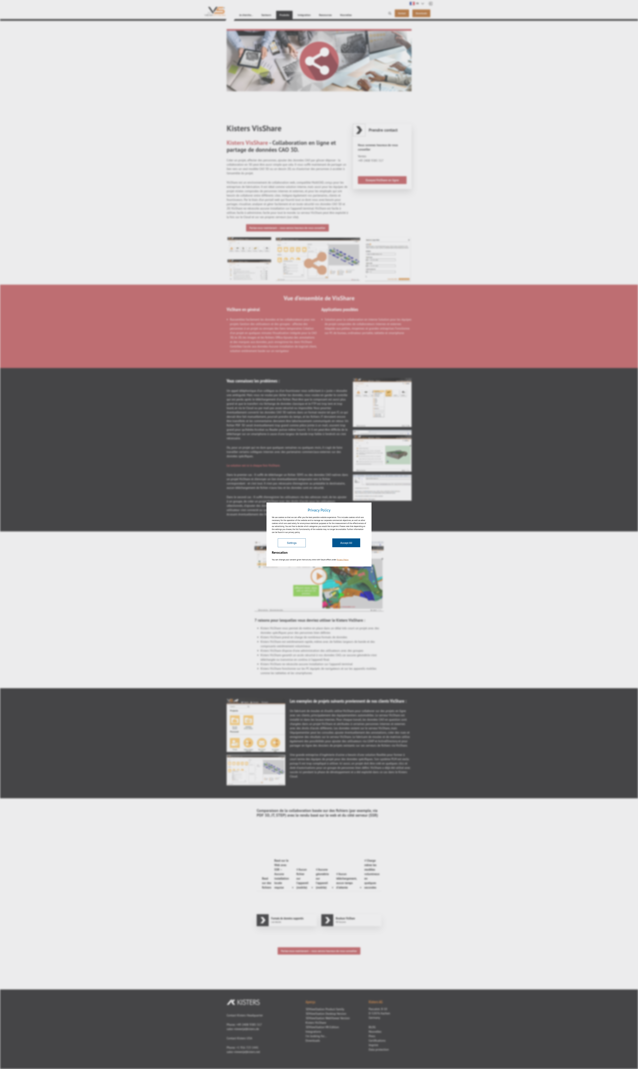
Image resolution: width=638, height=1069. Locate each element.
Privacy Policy (343, 559)
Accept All (346, 543)
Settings (292, 543)
